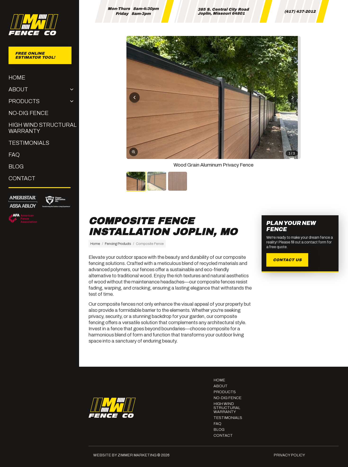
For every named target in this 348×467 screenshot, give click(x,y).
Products (24, 101)
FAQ (14, 155)
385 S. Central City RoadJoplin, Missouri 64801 (223, 11)
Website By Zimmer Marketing (124, 455)
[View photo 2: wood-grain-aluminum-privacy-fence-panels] (156, 181)
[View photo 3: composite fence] (177, 181)
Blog (16, 166)
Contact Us (287, 260)
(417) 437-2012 (300, 11)
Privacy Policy (289, 455)
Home (17, 78)
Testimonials (29, 143)
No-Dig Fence (29, 113)
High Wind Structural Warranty (43, 128)
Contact (22, 178)
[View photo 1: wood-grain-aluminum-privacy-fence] (135, 181)
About (18, 89)
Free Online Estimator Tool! (35, 56)
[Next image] (292, 97)
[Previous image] (134, 97)
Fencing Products (118, 244)
